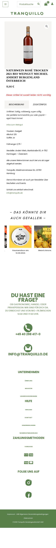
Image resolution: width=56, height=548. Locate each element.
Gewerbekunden (28, 425)
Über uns (28, 381)
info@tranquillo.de (15, 193)
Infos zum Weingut (15, 125)
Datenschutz (28, 518)
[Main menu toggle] (5, 4)
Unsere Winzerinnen (28, 396)
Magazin (28, 388)
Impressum (11, 514)
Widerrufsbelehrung (29, 433)
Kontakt (28, 417)
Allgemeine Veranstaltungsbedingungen (34, 514)
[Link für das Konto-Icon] (52, 4)
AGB (17, 514)
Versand (28, 410)
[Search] (38, 4)
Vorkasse (29, 446)
